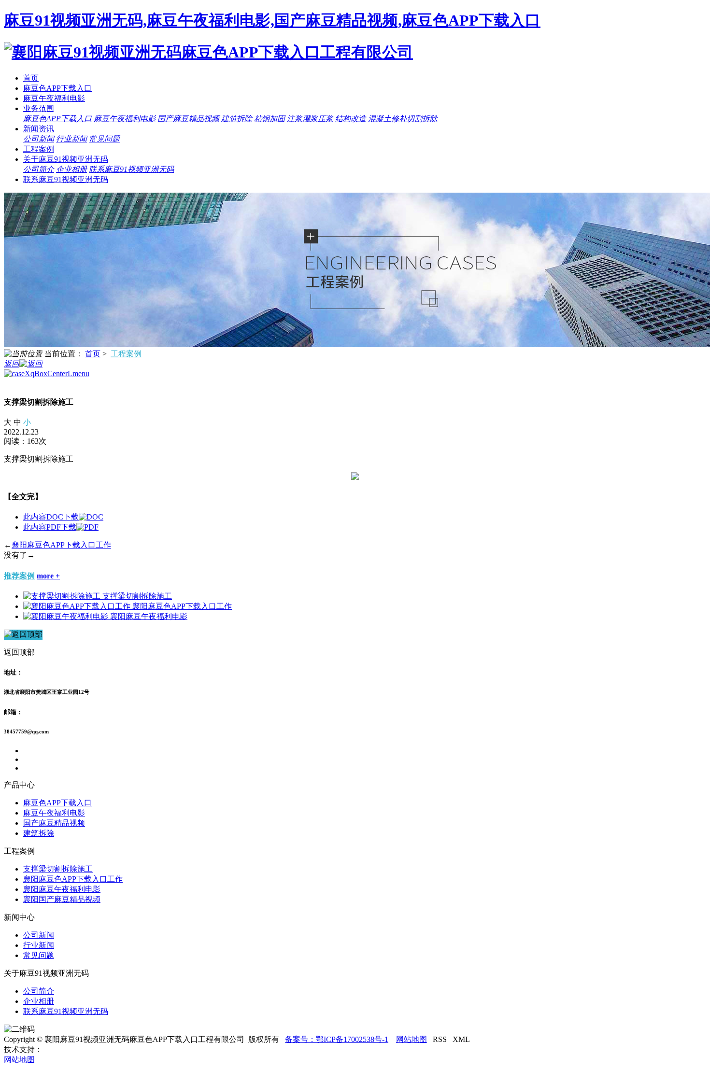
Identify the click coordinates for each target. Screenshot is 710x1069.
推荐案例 (19, 576)
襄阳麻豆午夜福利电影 (148, 616)
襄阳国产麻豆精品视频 (61, 899)
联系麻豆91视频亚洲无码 (131, 169)
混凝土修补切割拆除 (403, 118)
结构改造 (350, 118)
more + (48, 576)
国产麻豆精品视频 (188, 118)
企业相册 (71, 169)
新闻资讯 (38, 129)
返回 (11, 364)
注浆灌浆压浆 (310, 118)
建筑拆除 (236, 118)
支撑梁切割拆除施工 (137, 596)
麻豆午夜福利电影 (54, 98)
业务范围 (38, 108)
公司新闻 (38, 139)
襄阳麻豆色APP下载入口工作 (61, 545)
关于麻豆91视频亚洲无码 (65, 159)
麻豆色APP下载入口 (57, 88)
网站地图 (411, 1039)
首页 (31, 78)
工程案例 (38, 149)
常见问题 (104, 139)
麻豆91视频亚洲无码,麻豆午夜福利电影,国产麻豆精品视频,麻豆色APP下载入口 (272, 20)
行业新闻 (71, 139)
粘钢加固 (269, 118)
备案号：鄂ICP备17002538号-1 (336, 1039)
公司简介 (38, 169)
